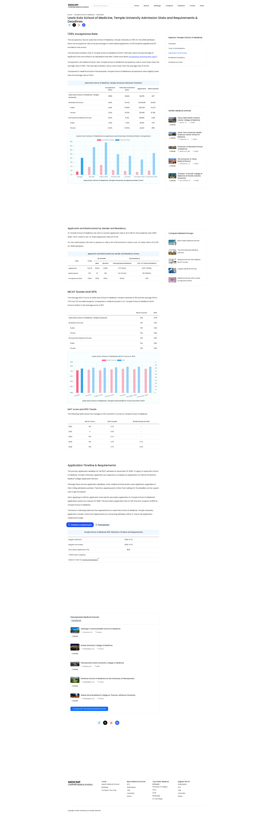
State (202, 6)
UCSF (154, 793)
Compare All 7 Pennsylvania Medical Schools (89, 709)
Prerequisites (103, 525)
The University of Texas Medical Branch (187, 160)
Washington (131, 787)
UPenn (129, 796)
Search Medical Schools (110, 784)
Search (146, 6)
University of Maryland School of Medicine (190, 148)
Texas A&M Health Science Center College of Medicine (189, 119)
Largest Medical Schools (187, 269)
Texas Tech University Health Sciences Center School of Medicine (190, 134)
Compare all (76, 620)
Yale (128, 790)
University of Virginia (159, 787)
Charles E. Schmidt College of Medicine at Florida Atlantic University (190, 176)
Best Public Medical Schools (188, 240)
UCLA (154, 790)
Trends (192, 6)
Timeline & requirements (81, 525)
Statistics (181, 6)
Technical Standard (90, 560)
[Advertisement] (113, 204)
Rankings (157, 6)
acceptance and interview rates (142, 56)
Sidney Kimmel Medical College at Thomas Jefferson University (108, 695)
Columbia (130, 793)
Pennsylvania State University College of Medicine (102, 663)
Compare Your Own (109, 790)
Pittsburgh (156, 796)
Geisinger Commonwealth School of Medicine (100, 629)
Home (136, 6)
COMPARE (172, 125)
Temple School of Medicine (84, 15)
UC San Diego (157, 799)
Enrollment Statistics (176, 57)
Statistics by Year (175, 62)
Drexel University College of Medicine (96, 645)
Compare (169, 6)
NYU (128, 784)
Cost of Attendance (176, 48)
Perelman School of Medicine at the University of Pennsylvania (107, 678)
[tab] (80, 524)
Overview (172, 43)
